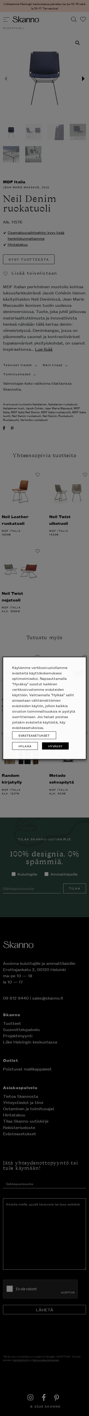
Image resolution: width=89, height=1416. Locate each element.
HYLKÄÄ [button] (25, 746)
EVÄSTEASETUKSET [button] (34, 735)
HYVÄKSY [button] (55, 746)
